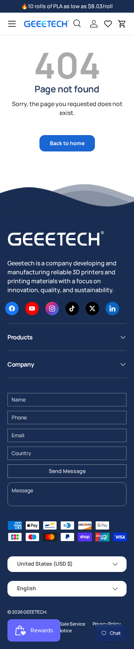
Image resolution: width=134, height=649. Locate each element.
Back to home (67, 143)
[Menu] (12, 24)
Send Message (67, 470)
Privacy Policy (107, 624)
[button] (122, 24)
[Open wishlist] (108, 24)
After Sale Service (66, 624)
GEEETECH (34, 612)
